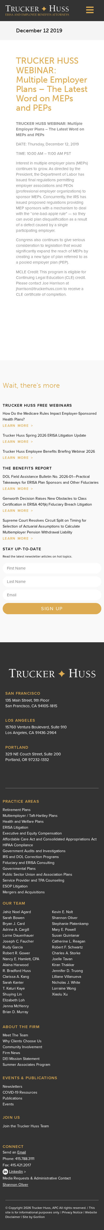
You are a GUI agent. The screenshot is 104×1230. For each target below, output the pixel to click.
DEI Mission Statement (21, 1059)
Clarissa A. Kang (16, 976)
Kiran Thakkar (63, 965)
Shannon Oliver (65, 918)
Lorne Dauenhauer (18, 935)
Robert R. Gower (16, 953)
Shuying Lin (12, 994)
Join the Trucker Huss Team (26, 1126)
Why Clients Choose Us (22, 1041)
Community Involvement (22, 1047)
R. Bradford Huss (17, 971)
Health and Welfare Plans (23, 821)
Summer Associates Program (26, 1064)
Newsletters (12, 1086)
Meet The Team (15, 1035)
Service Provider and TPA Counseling (33, 880)
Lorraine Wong (64, 988)
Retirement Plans (17, 810)
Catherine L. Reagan (68, 941)
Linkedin (16, 1171)
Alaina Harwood (16, 965)
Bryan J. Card (14, 924)
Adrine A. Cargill (16, 929)
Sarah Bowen (14, 918)
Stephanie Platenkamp (70, 924)
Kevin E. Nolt (62, 912)
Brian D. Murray (15, 1012)
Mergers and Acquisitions (24, 892)
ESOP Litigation (15, 886)
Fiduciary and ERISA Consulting (28, 863)
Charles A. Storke (66, 953)
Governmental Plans (19, 868)
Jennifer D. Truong (67, 971)
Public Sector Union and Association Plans (37, 874)
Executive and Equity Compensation (32, 833)
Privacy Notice (72, 1212)
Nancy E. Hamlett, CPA (21, 959)
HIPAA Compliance (18, 845)
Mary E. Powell (64, 929)
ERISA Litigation (15, 827)
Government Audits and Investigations (34, 851)
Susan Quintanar (65, 935)
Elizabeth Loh (14, 1000)
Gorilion (39, 1216)
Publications (12, 1098)
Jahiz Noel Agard (17, 912)
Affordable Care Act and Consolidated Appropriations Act (50, 839)
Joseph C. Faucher (18, 941)
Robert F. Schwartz (67, 947)
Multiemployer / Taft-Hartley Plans (30, 815)
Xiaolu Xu (60, 994)
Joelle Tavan (62, 959)
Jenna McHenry (16, 1006)
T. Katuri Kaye (14, 988)
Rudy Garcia (13, 947)
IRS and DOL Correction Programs (31, 857)
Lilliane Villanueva (66, 976)
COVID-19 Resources (20, 1092)
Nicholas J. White (66, 982)
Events (8, 1104)
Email (21, 1152)
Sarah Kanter (13, 982)
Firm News (11, 1053)
